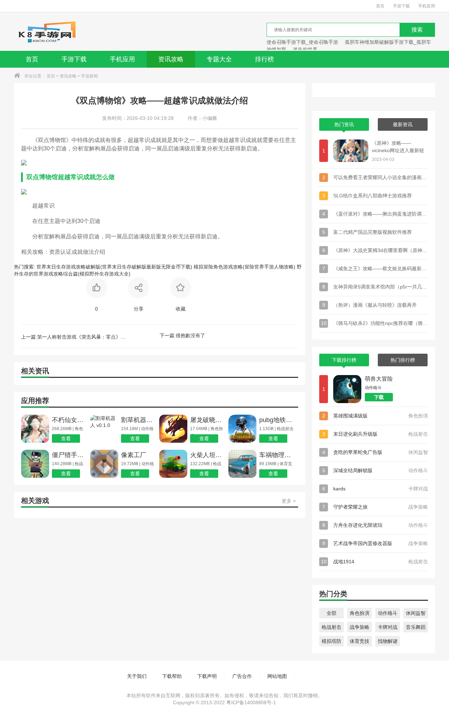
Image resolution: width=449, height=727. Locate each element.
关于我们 (137, 676)
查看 (66, 438)
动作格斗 (387, 613)
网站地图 (277, 676)
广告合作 (242, 676)
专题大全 (219, 59)
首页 (380, 6)
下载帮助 (172, 676)
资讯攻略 (170, 59)
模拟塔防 (331, 641)
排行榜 (264, 59)
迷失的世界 (305, 49)
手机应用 (426, 6)
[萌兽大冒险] (347, 389)
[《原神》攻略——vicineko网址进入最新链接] (350, 151)
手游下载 (401, 6)
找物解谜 (387, 641)
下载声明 (207, 676)
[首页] (47, 31)
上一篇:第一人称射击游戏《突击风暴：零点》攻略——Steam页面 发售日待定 (73, 337)
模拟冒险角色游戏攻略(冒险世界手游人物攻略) (244, 267)
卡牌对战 (387, 627)
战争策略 (359, 627)
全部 (331, 613)
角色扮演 (359, 613)
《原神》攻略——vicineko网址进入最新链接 (398, 147)
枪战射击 (331, 627)
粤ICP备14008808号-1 (251, 702)
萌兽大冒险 (379, 379)
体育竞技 (359, 641)
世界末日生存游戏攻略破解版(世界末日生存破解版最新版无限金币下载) (114, 267)
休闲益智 (415, 613)
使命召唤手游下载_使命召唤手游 (302, 42)
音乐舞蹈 (415, 627)
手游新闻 (89, 76)
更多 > (289, 501)
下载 (379, 397)
